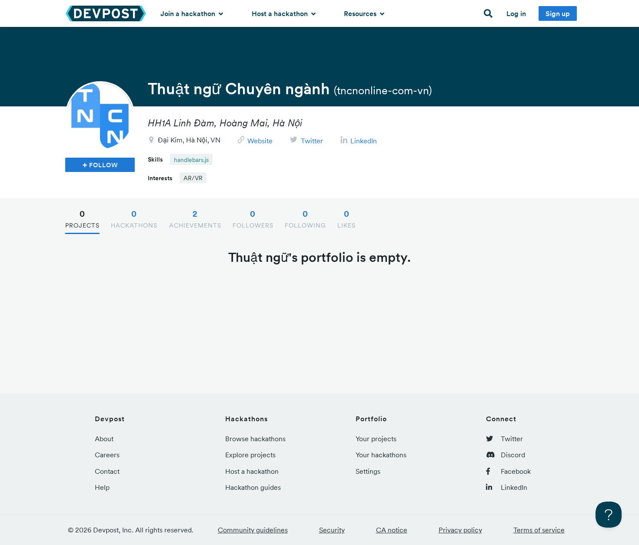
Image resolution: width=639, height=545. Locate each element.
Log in (516, 13)
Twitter (312, 140)
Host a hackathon (281, 13)
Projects (82, 218)
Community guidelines (253, 529)
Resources (361, 13)
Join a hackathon (188, 13)
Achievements (195, 218)
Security (332, 529)
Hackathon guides (253, 487)
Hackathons (134, 218)
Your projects (376, 438)
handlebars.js (191, 160)
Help (102, 487)
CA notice (391, 529)
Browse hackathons (255, 438)
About (104, 438)
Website (260, 140)
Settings (368, 471)
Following (305, 218)
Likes (346, 218)
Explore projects (250, 454)
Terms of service (539, 529)
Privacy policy (460, 529)
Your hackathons (381, 454)
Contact (107, 471)
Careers (107, 454)
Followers (253, 218)
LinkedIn (363, 140)
